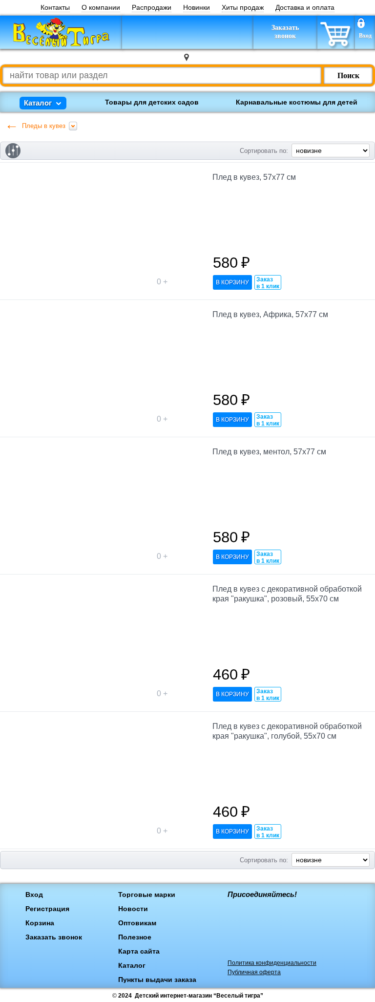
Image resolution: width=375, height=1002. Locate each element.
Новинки (196, 7)
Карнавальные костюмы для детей (296, 102)
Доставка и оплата (304, 7)
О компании (101, 7)
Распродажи (151, 7)
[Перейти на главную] (61, 32)
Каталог (132, 965)
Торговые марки (146, 894)
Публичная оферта (254, 972)
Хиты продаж (243, 7)
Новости (133, 909)
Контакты (55, 7)
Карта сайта (139, 951)
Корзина (39, 923)
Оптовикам (137, 923)
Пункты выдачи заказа (157, 979)
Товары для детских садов (152, 102)
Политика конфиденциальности (272, 962)
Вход (365, 36)
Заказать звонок (53, 937)
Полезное (134, 937)
